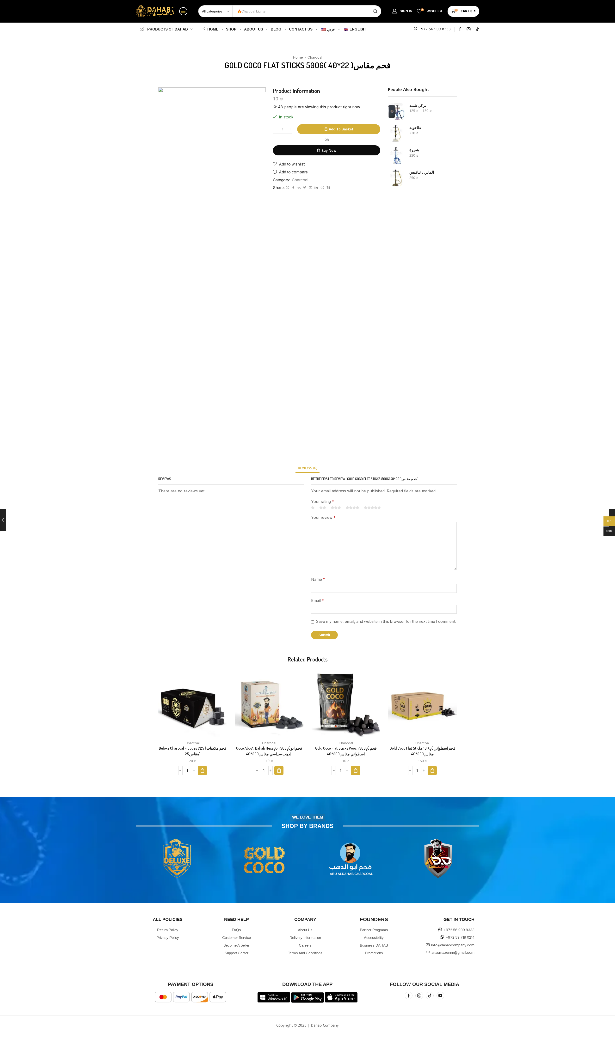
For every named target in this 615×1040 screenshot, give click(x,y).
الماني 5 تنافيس (421, 172)
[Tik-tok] (477, 29)
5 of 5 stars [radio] (372, 507)
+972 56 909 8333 (435, 29)
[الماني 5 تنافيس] (396, 178)
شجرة (414, 149)
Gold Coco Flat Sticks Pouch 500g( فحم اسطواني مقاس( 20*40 (346, 751)
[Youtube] (440, 995)
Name (318, 579)
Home (298, 57)
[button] (183, 11)
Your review (323, 517)
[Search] (375, 11)
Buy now (328, 150)
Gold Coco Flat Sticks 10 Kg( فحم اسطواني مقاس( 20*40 (422, 751)
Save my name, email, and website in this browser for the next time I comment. (386, 621)
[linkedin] (316, 188)
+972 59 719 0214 (460, 937)
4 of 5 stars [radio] (352, 507)
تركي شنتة (417, 105)
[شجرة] (396, 155)
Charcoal (315, 57)
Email (317, 600)
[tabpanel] (212, 267)
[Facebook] (460, 29)
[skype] (327, 188)
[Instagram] (469, 29)
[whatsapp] (322, 188)
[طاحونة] (396, 133)
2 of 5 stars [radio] (322, 507)
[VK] (299, 188)
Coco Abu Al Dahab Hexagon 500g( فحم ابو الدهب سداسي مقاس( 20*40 (269, 751)
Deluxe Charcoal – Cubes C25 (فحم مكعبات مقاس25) (192, 751)
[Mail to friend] (310, 188)
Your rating (322, 501)
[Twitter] (287, 188)
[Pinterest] (305, 188)
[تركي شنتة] (396, 111)
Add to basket (341, 129)
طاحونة (415, 127)
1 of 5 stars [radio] (312, 507)
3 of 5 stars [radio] (336, 507)
